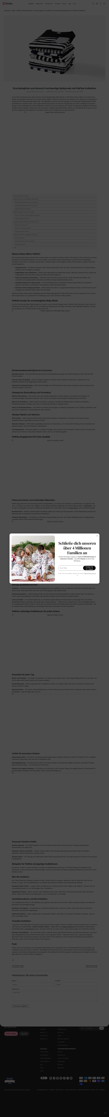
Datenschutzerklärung (90, 573)
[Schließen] (97, 535)
